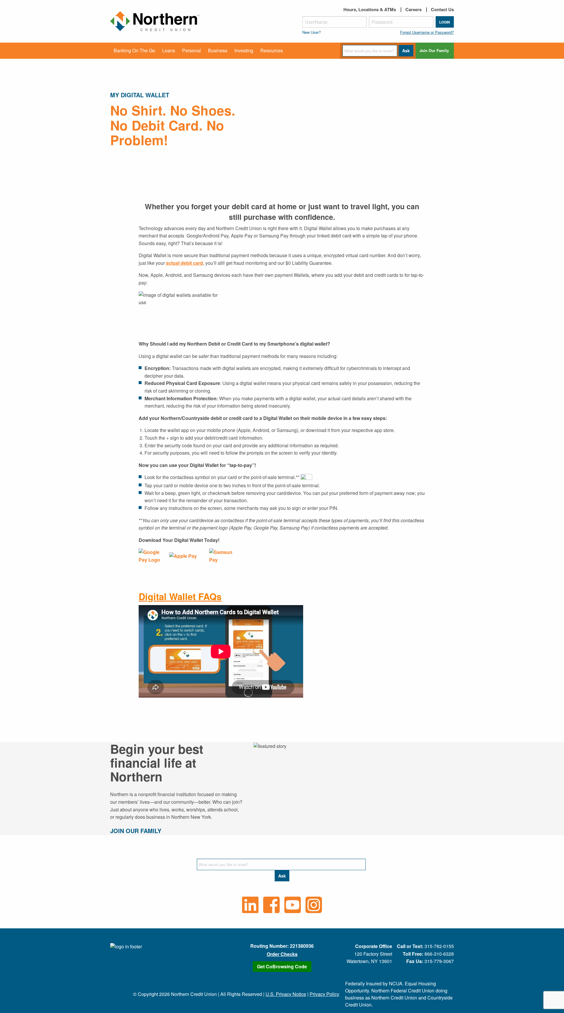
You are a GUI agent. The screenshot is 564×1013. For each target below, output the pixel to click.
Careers (413, 9)
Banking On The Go (134, 50)
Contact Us (442, 9)
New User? (311, 32)
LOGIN (444, 22)
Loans (168, 50)
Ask (406, 50)
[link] (154, 21)
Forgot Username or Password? (427, 32)
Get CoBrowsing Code (282, 966)
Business (217, 50)
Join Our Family (135, 830)
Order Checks (282, 954)
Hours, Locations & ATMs (369, 9)
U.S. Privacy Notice (286, 994)
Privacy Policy (324, 994)
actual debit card (184, 262)
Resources (271, 50)
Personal (191, 50)
